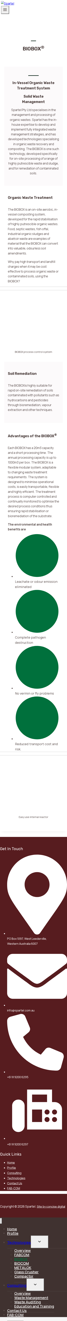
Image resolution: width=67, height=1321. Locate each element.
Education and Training (34, 1306)
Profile (11, 1168)
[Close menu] (1, 1221)
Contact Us (14, 1183)
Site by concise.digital (51, 1207)
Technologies (16, 1178)
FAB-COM (13, 1188)
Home (11, 1163)
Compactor (23, 1276)
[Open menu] (5, 10)
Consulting (14, 1173)
